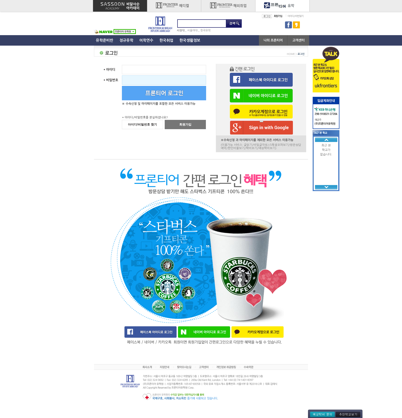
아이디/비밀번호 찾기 (142, 124)
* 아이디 (109, 69)
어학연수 (146, 40)
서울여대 (192, 30)
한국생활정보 (189, 40)
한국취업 (166, 40)
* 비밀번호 (110, 80)
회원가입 (278, 16)
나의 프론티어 (273, 40)
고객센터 (298, 40)
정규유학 (126, 40)
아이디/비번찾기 (295, 16)
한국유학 (205, 30)
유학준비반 (104, 40)
